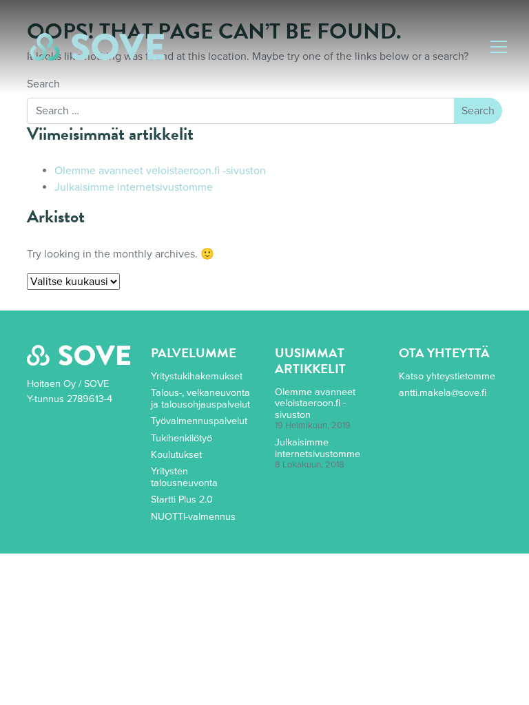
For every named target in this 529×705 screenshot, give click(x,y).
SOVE (97, 47)
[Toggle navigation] (498, 47)
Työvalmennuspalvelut (199, 421)
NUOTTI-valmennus (193, 517)
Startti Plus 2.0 (182, 499)
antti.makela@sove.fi (442, 393)
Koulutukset (176, 455)
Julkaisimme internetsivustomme (133, 187)
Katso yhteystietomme (447, 376)
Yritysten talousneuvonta (184, 476)
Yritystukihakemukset (196, 376)
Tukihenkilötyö (181, 438)
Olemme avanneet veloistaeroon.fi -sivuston (160, 171)
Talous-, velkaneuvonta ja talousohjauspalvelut (200, 398)
